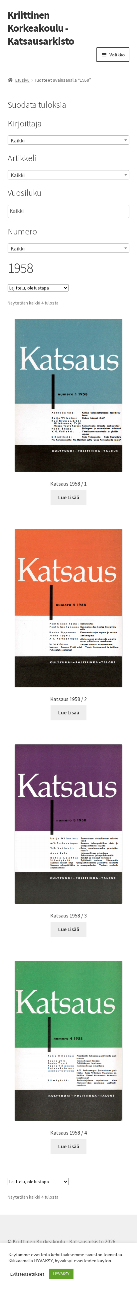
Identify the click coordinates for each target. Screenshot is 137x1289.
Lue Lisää (68, 497)
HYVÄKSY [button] (61, 1274)
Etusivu (22, 80)
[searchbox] (43, 211)
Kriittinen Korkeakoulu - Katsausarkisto (41, 28)
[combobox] (69, 140)
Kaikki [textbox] (18, 140)
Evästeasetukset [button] (27, 1274)
